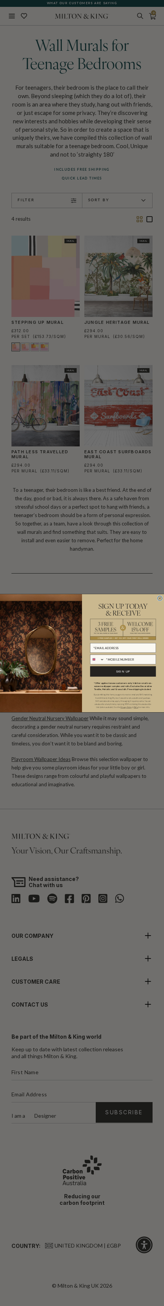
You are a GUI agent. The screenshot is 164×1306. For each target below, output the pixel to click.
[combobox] (97, 659)
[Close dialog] (160, 598)
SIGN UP (123, 671)
